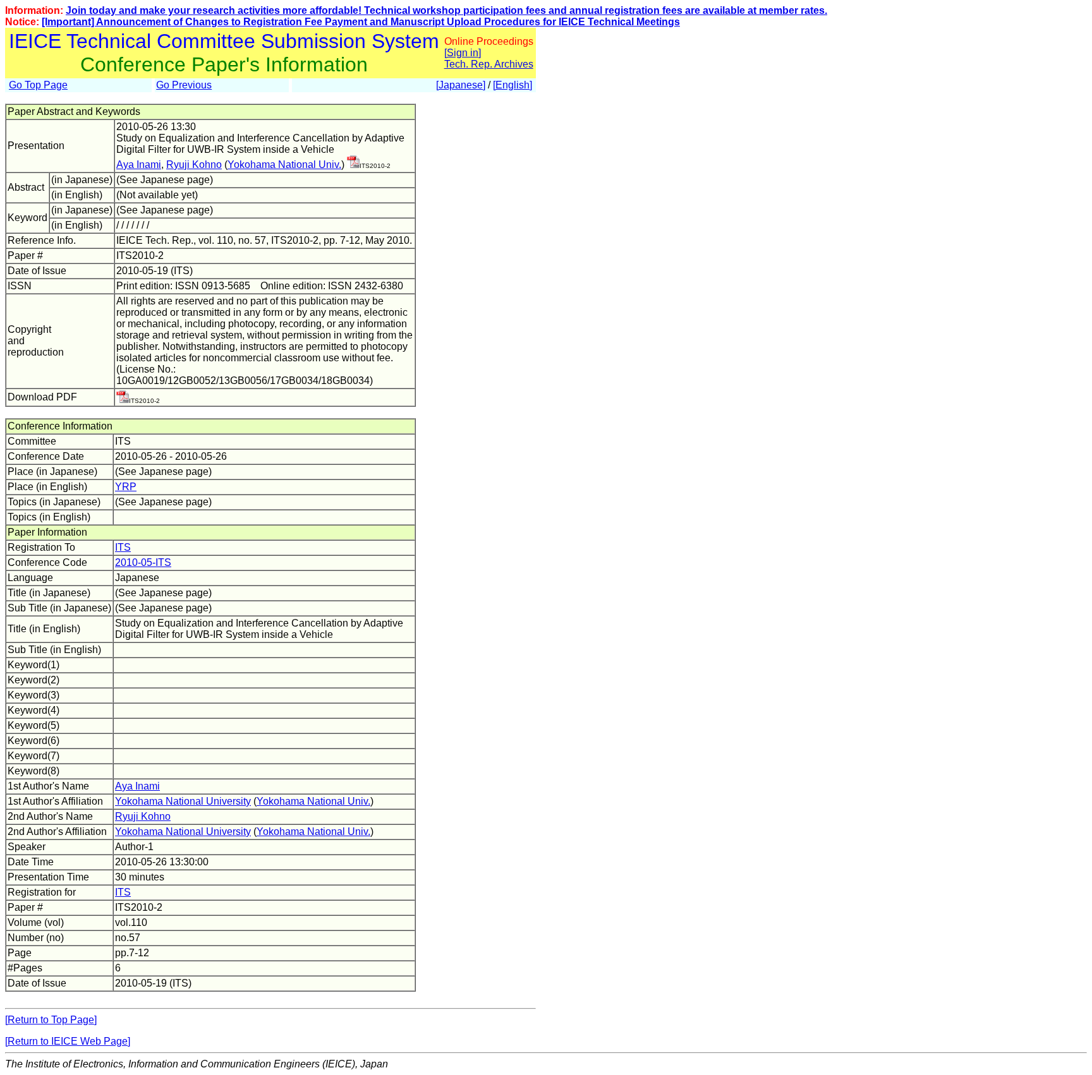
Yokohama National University (183, 801)
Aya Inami (138, 164)
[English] (512, 85)
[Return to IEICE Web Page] (67, 1041)
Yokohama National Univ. (284, 164)
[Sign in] (462, 52)
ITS (123, 547)
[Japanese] (460, 85)
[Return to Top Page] (51, 1019)
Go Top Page (38, 85)
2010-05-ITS (143, 562)
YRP (125, 486)
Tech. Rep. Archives (488, 64)
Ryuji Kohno (194, 164)
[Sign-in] (353, 164)
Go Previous (184, 85)
